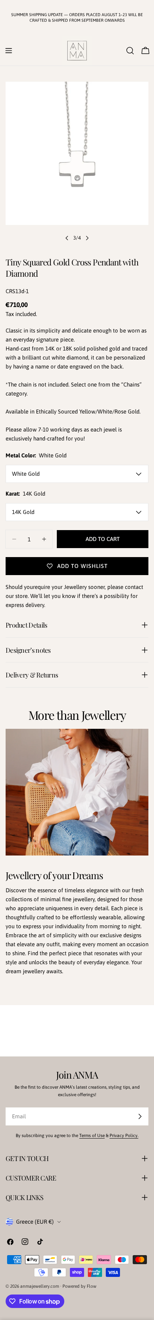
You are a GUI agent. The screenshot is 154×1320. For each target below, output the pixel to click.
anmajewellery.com (39, 1286)
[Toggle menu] (8, 50)
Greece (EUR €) (35, 1221)
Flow (91, 1286)
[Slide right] (87, 238)
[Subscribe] (140, 1116)
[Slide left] (67, 238)
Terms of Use (92, 1135)
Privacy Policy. (124, 1135)
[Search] (130, 50)
